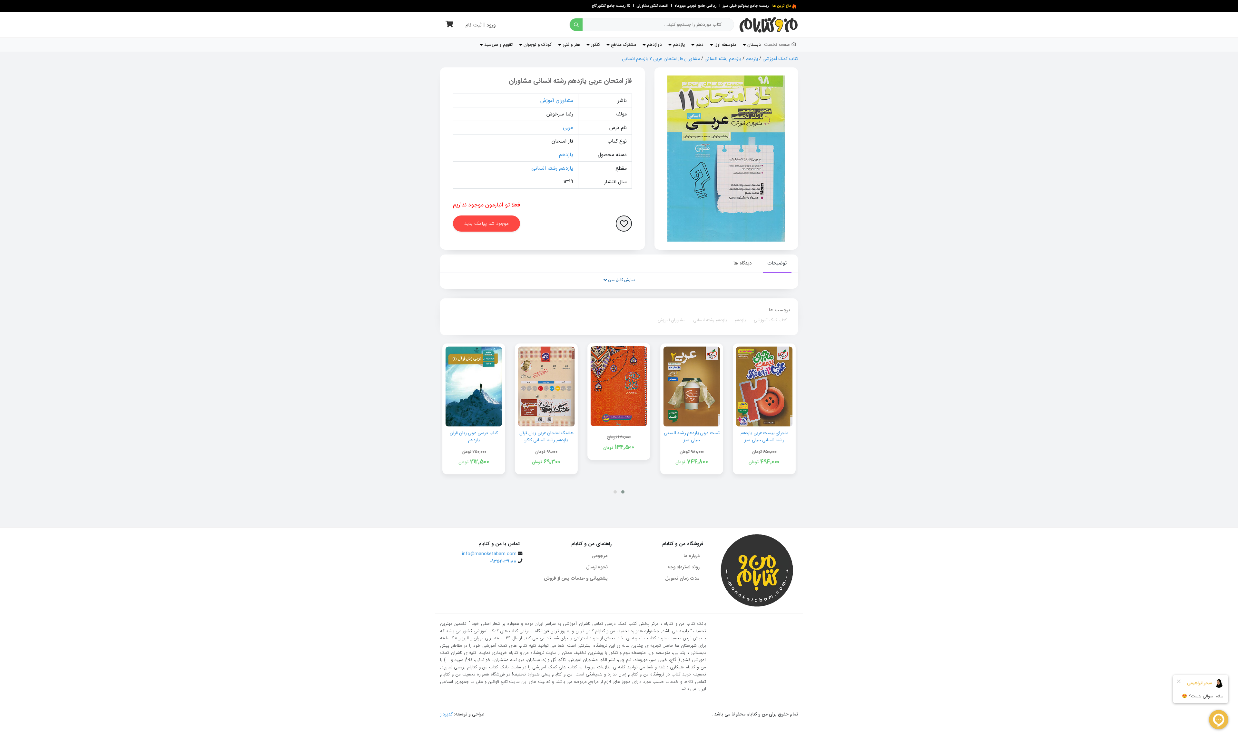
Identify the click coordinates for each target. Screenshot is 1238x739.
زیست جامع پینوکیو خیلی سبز (745, 6)
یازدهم (752, 59)
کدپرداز (446, 714)
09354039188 (503, 561)
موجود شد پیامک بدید (486, 223)
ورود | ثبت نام (481, 25)
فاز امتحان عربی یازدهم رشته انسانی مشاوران (570, 80)
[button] (623, 492)
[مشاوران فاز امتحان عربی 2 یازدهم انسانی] (726, 158)
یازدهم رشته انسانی (722, 59)
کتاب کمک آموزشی (780, 59)
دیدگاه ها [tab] (742, 263)
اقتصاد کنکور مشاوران (651, 6)
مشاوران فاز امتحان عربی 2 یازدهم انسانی (661, 59)
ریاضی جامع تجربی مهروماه (695, 6)
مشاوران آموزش (556, 100)
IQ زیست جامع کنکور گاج (611, 6)
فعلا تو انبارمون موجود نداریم (486, 204)
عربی (568, 128)
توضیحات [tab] (777, 263)
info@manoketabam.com (489, 554)
